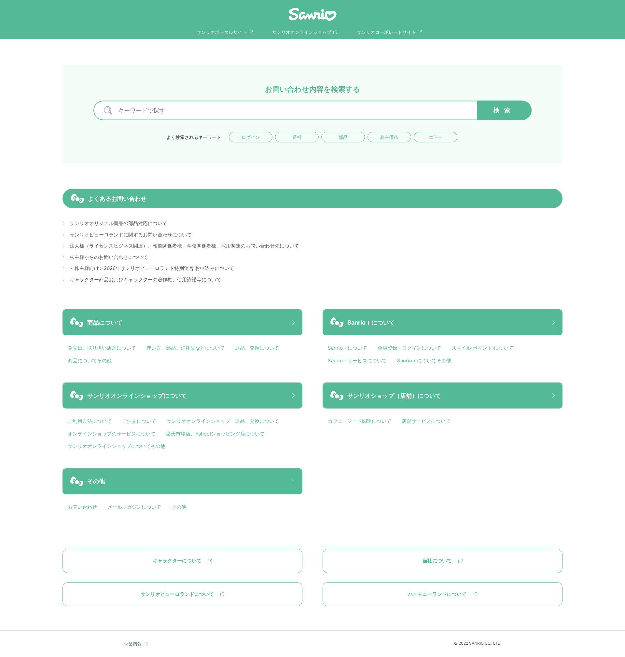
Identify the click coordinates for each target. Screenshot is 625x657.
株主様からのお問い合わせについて (109, 257)
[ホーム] (313, 14)
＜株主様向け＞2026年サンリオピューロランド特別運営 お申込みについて (152, 268)
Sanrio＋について (347, 348)
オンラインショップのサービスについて (112, 434)
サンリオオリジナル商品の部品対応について (118, 223)
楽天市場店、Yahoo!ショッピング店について (215, 434)
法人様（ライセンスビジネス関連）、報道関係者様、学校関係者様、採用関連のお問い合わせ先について (184, 246)
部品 (343, 137)
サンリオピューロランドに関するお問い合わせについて (131, 235)
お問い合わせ (82, 507)
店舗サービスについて (426, 421)
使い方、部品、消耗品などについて (185, 348)
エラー (435, 137)
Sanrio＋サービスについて (357, 360)
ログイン (251, 137)
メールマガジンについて (134, 507)
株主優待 (389, 137)
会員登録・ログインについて (409, 348)
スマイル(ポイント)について (482, 348)
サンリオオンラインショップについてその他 (116, 446)
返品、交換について (257, 348)
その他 (179, 507)
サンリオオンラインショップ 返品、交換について (223, 421)
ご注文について (139, 421)
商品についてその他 (90, 360)
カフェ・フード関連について (359, 421)
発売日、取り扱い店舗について (102, 348)
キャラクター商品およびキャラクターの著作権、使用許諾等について (145, 279)
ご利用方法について (90, 421)
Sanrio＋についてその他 (424, 360)
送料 (296, 137)
